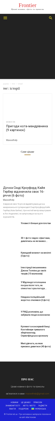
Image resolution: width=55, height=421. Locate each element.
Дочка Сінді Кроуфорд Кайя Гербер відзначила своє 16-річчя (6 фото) (24, 191)
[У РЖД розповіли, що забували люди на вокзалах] (10, 315)
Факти (12, 409)
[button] (5, 18)
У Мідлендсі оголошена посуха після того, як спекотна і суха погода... (34, 285)
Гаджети (42, 406)
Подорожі (24, 409)
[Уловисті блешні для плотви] (10, 227)
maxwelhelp (11, 140)
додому (6, 84)
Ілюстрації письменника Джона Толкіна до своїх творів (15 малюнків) (33, 270)
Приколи (37, 402)
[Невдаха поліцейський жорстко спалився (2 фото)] (10, 300)
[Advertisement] (27, 51)
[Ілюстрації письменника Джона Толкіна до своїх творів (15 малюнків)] (10, 271)
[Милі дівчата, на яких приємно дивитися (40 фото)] (10, 347)
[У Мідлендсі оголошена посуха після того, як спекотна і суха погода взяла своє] (10, 286)
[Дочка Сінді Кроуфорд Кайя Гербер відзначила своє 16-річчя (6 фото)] (27, 172)
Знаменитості (13, 406)
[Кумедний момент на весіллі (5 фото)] (10, 256)
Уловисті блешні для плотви (36, 223)
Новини (14, 402)
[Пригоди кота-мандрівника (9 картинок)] (27, 106)
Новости (10, 122)
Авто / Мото (29, 406)
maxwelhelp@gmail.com (37, 393)
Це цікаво (26, 402)
